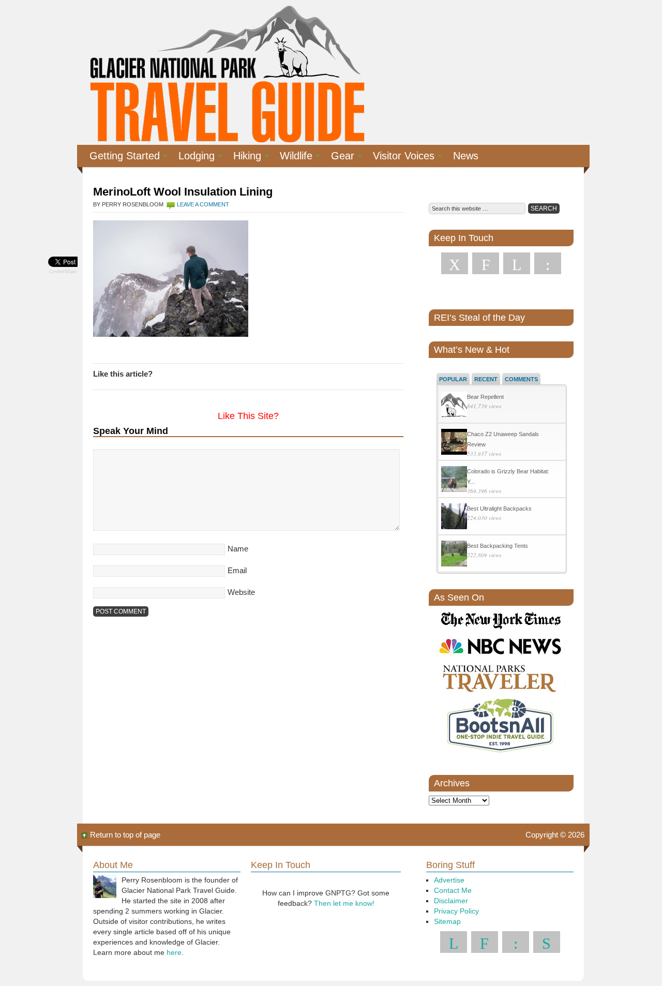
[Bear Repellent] (454, 406)
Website (241, 592)
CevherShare (63, 271)
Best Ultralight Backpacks (499, 508)
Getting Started (120, 157)
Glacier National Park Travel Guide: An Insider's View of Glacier (226, 72)
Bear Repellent (485, 397)
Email (237, 570)
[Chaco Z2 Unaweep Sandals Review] (454, 443)
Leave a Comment (203, 204)
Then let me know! (344, 903)
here (174, 952)
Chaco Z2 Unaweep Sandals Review (503, 439)
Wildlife (292, 157)
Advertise (449, 880)
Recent (486, 379)
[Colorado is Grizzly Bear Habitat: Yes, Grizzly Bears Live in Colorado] (454, 480)
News (465, 155)
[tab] (453, 379)
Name (238, 548)
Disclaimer (451, 901)
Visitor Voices (399, 157)
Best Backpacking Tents (497, 546)
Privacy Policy (456, 911)
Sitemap (447, 921)
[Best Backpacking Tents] (454, 555)
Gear (338, 157)
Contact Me (453, 890)
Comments (521, 379)
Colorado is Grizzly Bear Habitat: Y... (508, 476)
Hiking (243, 157)
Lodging (192, 157)
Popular (453, 379)
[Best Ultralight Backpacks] (454, 517)
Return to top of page (125, 834)
